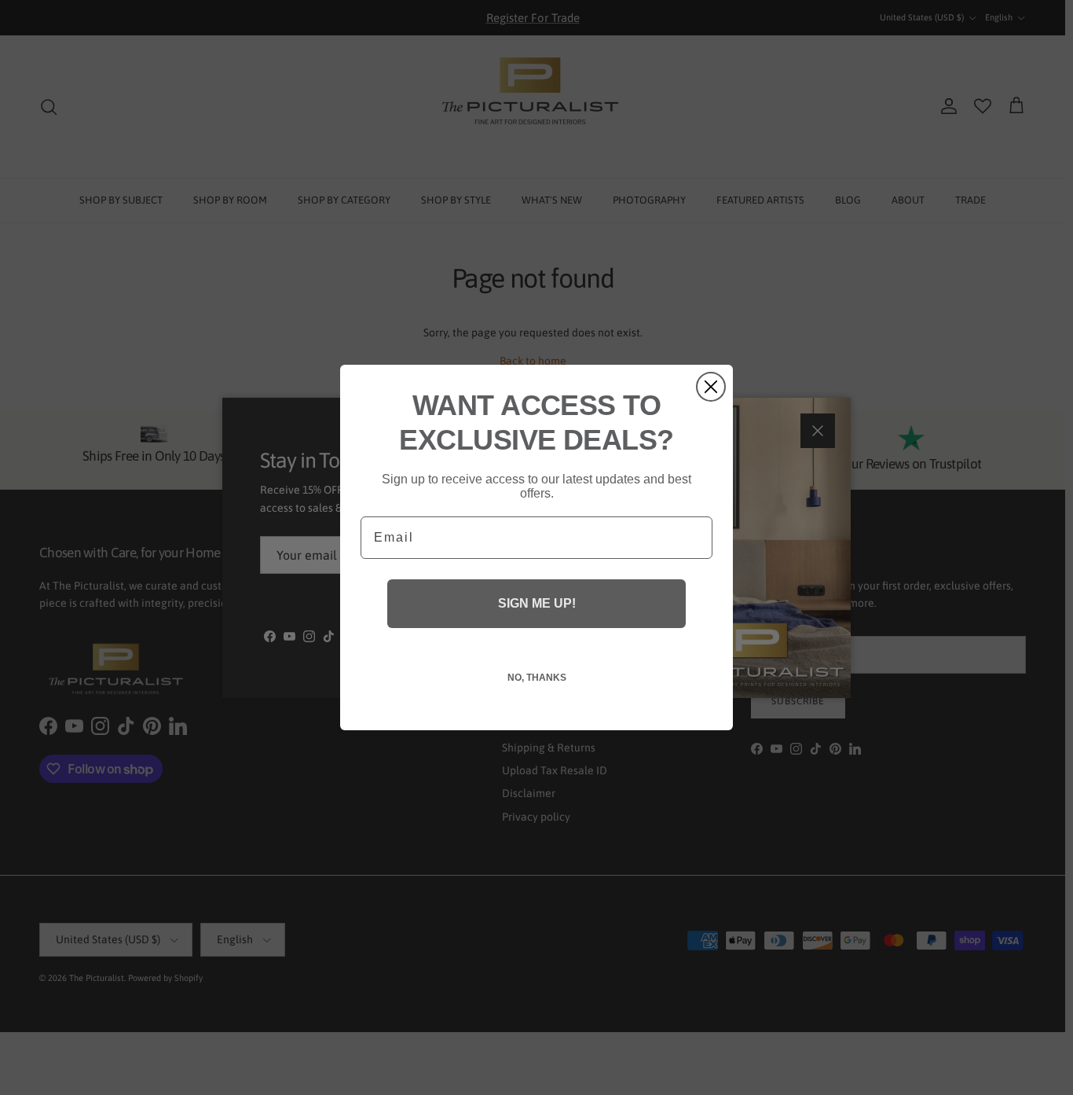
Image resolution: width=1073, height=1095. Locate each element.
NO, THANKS (536, 677)
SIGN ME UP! (537, 603)
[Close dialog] (711, 387)
